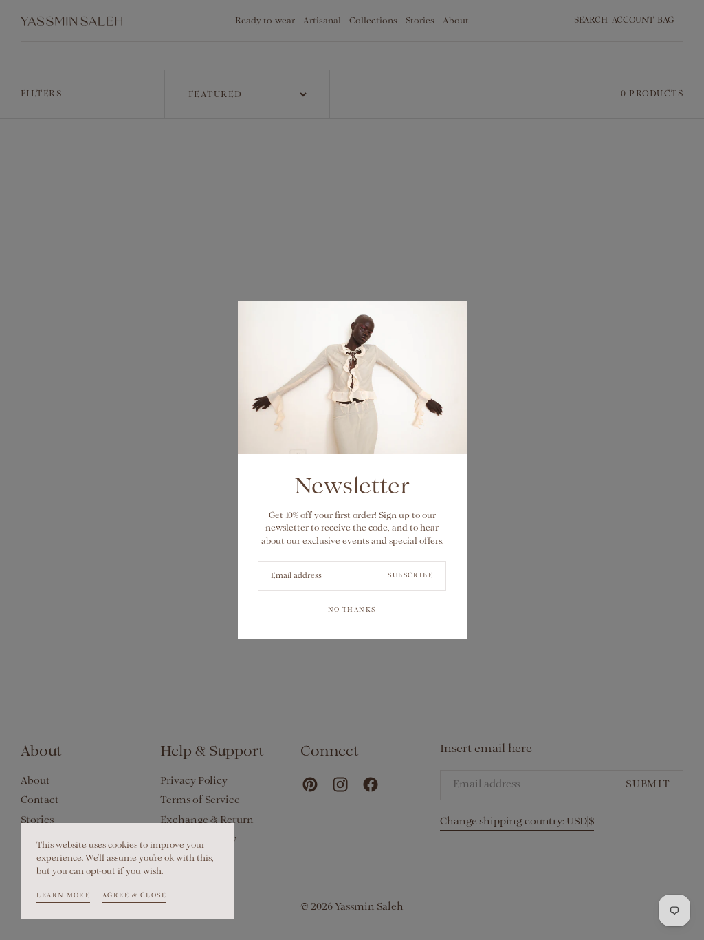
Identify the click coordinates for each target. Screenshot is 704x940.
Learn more (63, 896)
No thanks (351, 610)
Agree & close (134, 896)
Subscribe (410, 576)
